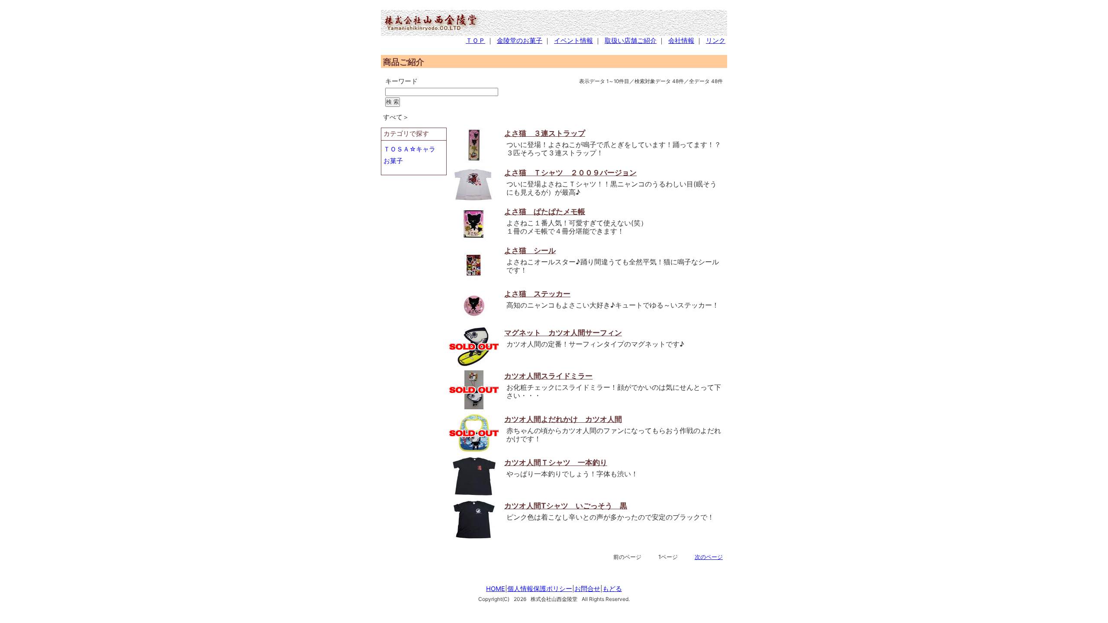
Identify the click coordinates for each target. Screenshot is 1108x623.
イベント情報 (573, 41)
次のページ (709, 556)
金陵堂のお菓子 (519, 41)
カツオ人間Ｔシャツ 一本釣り (555, 462)
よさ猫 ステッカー (537, 293)
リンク (715, 41)
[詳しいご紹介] (474, 160)
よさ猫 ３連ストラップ (544, 133)
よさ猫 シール (530, 250)
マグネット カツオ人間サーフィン (563, 332)
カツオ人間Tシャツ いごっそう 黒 (565, 505)
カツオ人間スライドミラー (548, 375)
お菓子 (393, 161)
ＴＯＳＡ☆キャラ (409, 149)
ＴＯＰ (475, 41)
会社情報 (681, 41)
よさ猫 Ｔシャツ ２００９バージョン (570, 172)
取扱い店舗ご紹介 (631, 41)
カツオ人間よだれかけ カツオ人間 (563, 419)
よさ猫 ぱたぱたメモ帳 (544, 211)
